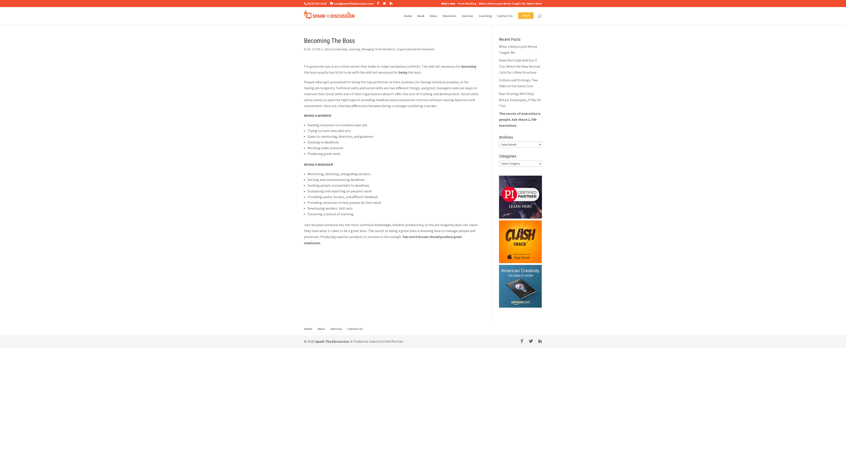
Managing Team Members (378, 49)
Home (408, 16)
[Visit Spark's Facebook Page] (378, 3)
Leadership (340, 49)
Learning (354, 49)
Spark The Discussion (332, 341)
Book (420, 16)
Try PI (522, 16)
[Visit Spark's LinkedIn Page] (390, 3)
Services (467, 16)
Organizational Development (415, 49)
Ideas (433, 16)
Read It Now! (534, 3)
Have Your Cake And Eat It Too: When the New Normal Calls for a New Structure (519, 66)
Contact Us (505, 16)
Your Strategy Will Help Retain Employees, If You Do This (520, 99)
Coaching (485, 16)
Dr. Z (311, 49)
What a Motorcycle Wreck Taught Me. (502, 3)
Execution (449, 16)
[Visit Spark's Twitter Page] (384, 3)
